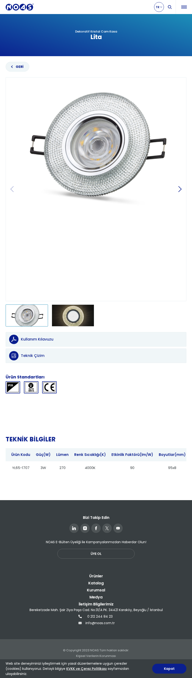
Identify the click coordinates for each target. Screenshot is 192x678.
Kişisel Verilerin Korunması (96, 656)
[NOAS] (20, 7)
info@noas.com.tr (99, 623)
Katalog (96, 583)
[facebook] (96, 528)
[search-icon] (170, 7)
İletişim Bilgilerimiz (96, 604)
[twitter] (107, 528)
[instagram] (85, 528)
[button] (180, 189)
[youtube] (118, 528)
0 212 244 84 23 (100, 616)
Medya (96, 597)
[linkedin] (74, 528)
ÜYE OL (96, 553)
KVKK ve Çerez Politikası (86, 668)
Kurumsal (96, 590)
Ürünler (96, 576)
